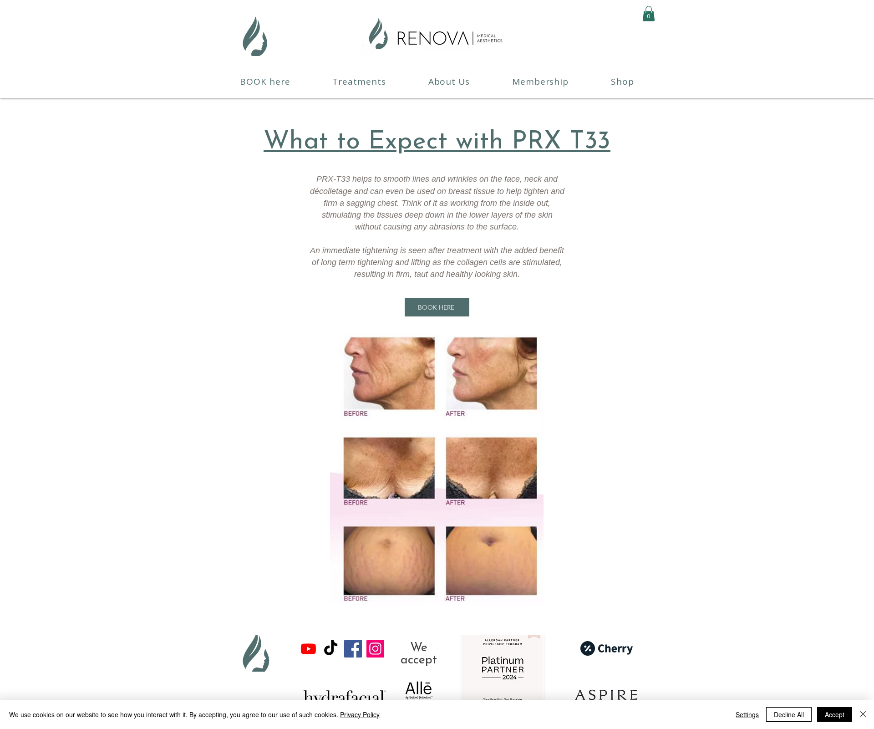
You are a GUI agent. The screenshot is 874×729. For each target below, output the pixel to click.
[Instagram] (375, 649)
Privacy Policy (360, 714)
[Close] (863, 714)
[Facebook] (353, 649)
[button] (648, 13)
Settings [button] (747, 714)
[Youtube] (308, 649)
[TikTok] (331, 649)
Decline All (789, 714)
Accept (834, 714)
